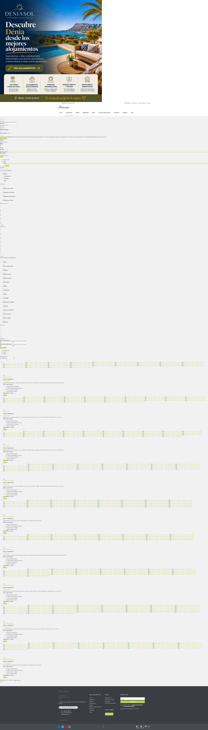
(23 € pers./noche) (8, 556)
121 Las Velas (6, 411)
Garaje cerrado (7, 274)
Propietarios (134, 103)
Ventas (93, 112)
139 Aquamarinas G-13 (8, 659)
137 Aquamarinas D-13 (8, 623)
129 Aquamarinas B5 (8, 549)
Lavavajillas (6, 298)
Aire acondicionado (8, 266)
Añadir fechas (3, 138)
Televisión (5, 270)
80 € (8, 601)
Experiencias (86, 112)
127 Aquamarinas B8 (8, 516)
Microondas (6, 282)
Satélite (5, 286)
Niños (1, 143)
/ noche (11, 393)
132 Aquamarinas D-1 (8, 585)
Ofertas (77, 112)
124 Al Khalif (6, 446)
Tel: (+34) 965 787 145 (66, 711)
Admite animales (7, 278)
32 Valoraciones (7, 626)
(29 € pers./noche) (8, 384)
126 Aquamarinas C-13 (8, 480)
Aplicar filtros (3, 347)
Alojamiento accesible (8, 302)
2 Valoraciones (6, 380)
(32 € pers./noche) (8, 487)
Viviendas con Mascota (8, 192)
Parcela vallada (7, 318)
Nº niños (2, 149)
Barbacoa (5, 322)
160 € (8, 496)
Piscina (4, 262)
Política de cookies (109, 699)
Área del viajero (142, 103)
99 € (8, 460)
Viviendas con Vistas (8, 200)
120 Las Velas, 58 (7, 377)
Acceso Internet (7, 314)
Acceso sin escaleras (8, 310)
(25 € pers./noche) (8, 418)
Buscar (1, 118)
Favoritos (149, 103)
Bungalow (6, 178)
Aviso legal (107, 701)
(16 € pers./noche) (7, 592)
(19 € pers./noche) (7, 630)
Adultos (1, 140)
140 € (8, 565)
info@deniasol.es (65, 714)
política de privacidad (137, 704)
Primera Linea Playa (8, 188)
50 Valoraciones (7, 589)
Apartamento (7, 176)
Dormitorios (2, 153)
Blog (132, 112)
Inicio (60, 112)
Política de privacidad (110, 703)
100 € (8, 427)
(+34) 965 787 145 (127, 103)
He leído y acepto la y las (132, 705)
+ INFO (5, 395)
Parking (5, 294)
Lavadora (5, 306)
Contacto (125, 112)
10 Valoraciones (7, 663)
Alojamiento (69, 112)
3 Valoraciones (6, 415)
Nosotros (116, 112)
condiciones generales (129, 706)
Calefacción (6, 290)
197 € (8, 531)
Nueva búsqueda (4, 169)
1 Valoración (6, 484)
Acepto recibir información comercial (130, 708)
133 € (8, 639)
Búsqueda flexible (4, 129)
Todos (5, 173)
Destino (2, 123)
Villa (5, 180)
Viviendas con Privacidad (9, 196)
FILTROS (2, 119)
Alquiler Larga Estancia (104, 112)
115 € (8, 393)
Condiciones (108, 697)
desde (4, 393)
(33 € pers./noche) (8, 522)
